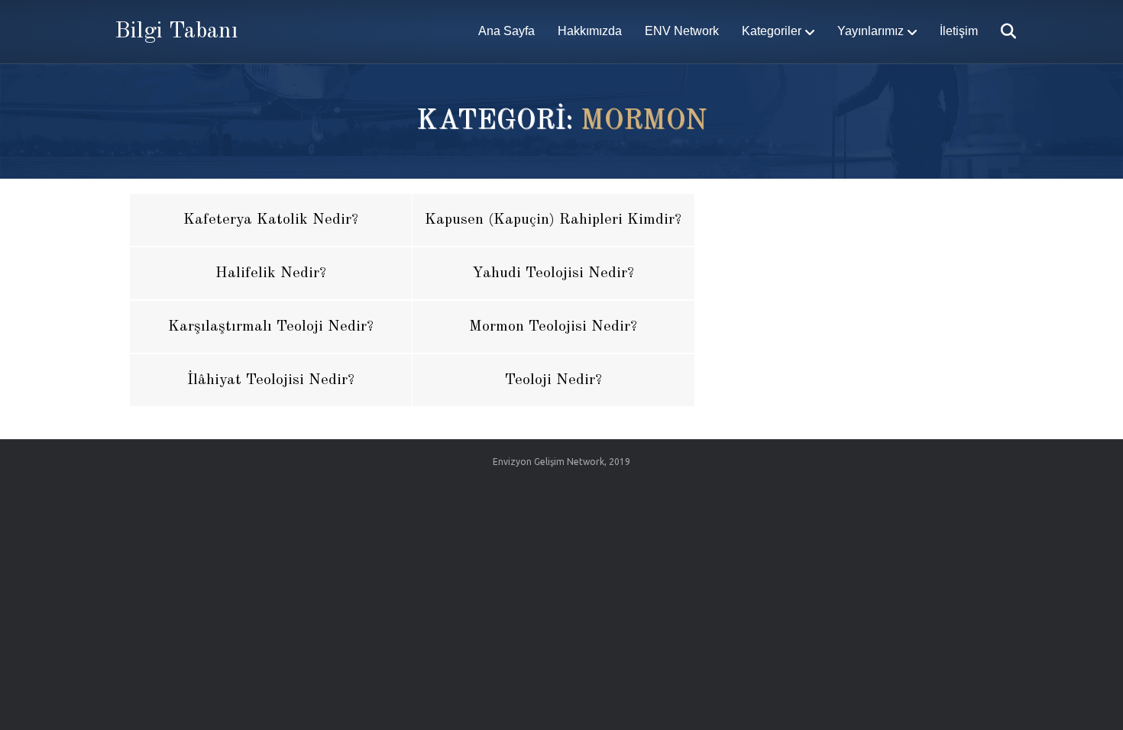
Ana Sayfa (506, 30)
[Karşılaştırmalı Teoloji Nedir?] (271, 327)
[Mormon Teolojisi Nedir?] (553, 327)
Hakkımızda (590, 30)
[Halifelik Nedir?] (271, 273)
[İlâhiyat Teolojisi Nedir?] (271, 380)
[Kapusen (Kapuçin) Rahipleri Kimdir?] (553, 220)
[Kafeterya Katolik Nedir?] (271, 220)
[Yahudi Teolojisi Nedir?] (553, 273)
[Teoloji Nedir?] (553, 380)
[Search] (998, 31)
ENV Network (682, 30)
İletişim (959, 30)
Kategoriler (771, 30)
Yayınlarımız (870, 30)
